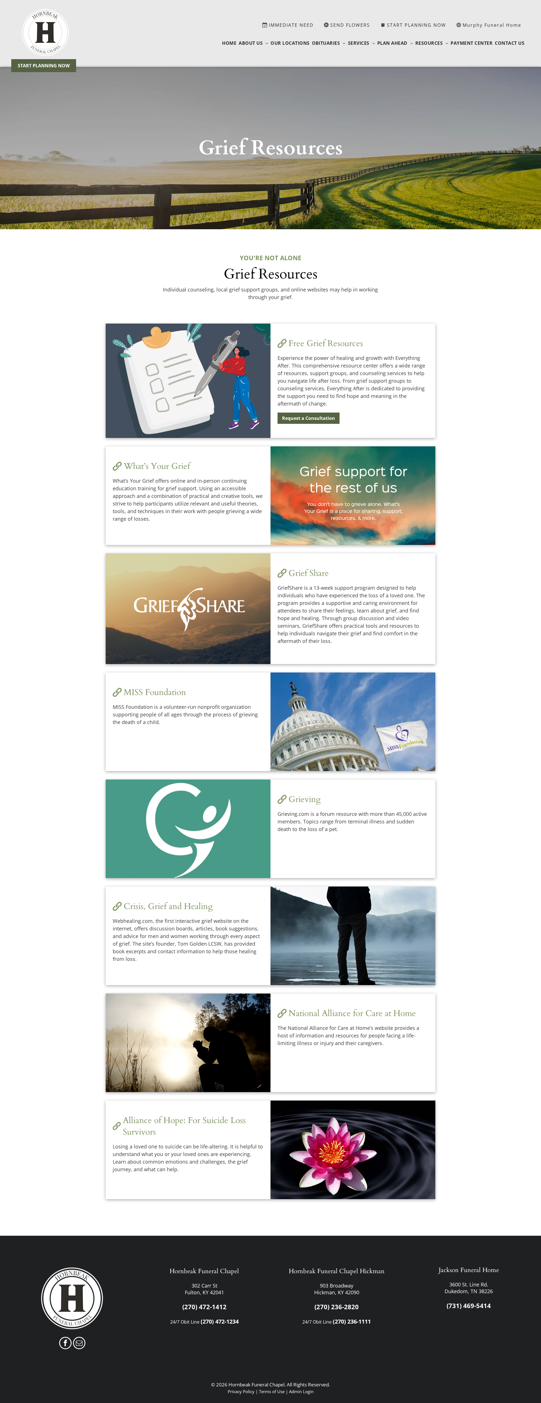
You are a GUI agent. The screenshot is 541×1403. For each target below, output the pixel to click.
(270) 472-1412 (204, 1306)
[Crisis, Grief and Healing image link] (352, 936)
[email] (79, 1344)
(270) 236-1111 (352, 1321)
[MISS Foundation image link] (352, 721)
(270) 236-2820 (336, 1306)
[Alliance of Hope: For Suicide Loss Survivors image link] (352, 1150)
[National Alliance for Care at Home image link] (188, 1043)
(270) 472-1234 (220, 1321)
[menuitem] (229, 43)
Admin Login (301, 1391)
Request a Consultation (308, 418)
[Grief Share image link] (188, 608)
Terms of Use (272, 1391)
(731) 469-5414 (469, 1305)
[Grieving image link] (188, 829)
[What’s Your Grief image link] (352, 495)
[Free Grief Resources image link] (188, 381)
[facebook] (65, 1344)
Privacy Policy (241, 1391)
